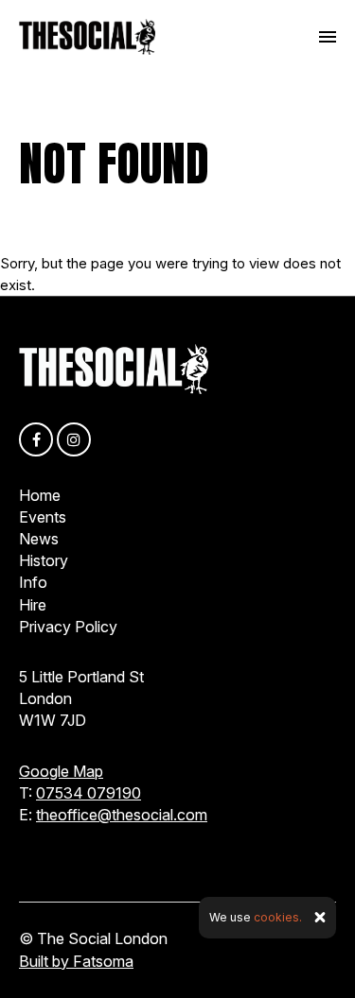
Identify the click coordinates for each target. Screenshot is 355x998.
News (39, 538)
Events (42, 517)
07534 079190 (88, 792)
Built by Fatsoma (76, 961)
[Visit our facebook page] (36, 440)
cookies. (278, 917)
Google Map (61, 771)
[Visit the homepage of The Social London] (87, 37)
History (43, 560)
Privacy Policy (68, 626)
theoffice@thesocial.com (121, 814)
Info (33, 582)
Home (40, 495)
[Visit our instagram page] (74, 440)
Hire (32, 604)
